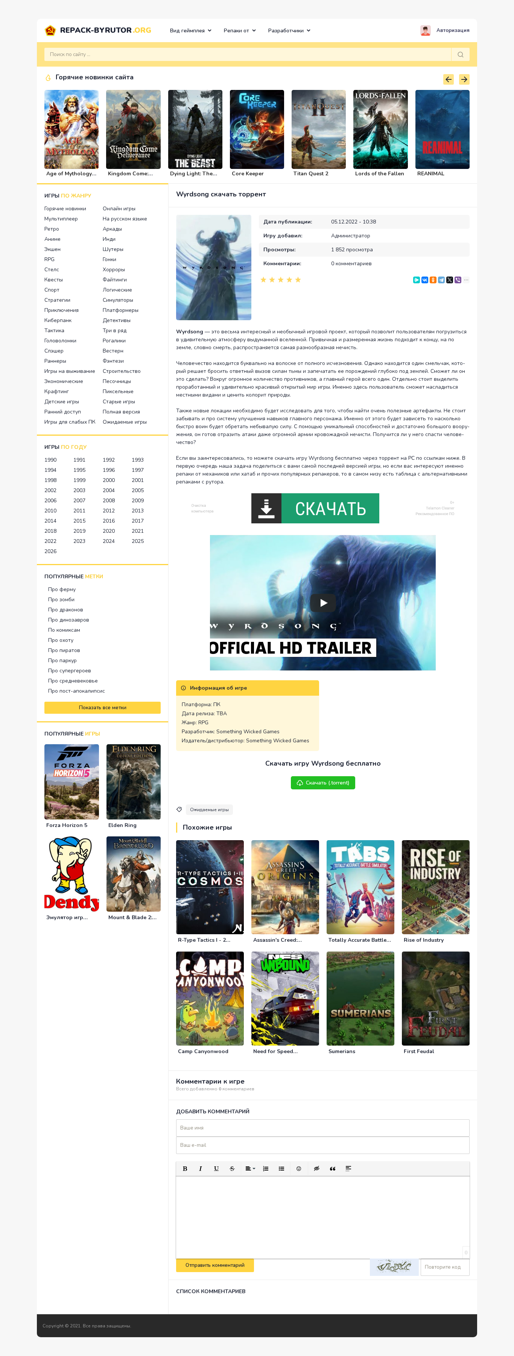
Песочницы (117, 381)
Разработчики (286, 30)
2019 (79, 531)
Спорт (51, 289)
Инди (109, 239)
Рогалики (114, 340)
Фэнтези (113, 361)
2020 (109, 531)
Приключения (61, 310)
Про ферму (62, 589)
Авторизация (453, 30)
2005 (138, 490)
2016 (109, 520)
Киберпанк (57, 320)
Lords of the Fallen (379, 173)
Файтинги (115, 279)
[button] (185, 1168)
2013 (138, 510)
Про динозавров (68, 619)
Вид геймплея (187, 30)
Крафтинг (56, 391)
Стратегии (57, 300)
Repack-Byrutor (105, 30)
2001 (138, 480)
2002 (50, 490)
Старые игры (119, 401)
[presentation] (448, 79)
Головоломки (60, 340)
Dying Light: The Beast (191, 177)
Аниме (52, 239)
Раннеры (55, 361)
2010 (50, 510)
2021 (138, 531)
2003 (79, 490)
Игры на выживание (69, 371)
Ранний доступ (62, 411)
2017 (138, 520)
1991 (79, 460)
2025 (138, 541)
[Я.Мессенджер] (416, 280)
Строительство (122, 371)
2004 (109, 490)
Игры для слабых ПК (70, 422)
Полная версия (121, 411)
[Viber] (458, 280)
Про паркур (62, 660)
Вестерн (113, 350)
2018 (50, 531)
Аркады (112, 229)
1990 (50, 460)
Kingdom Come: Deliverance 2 (128, 177)
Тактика (54, 330)
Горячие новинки (65, 208)
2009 (138, 500)
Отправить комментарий (215, 1265)
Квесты (53, 279)
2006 (50, 500)
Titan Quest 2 (310, 173)
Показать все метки (102, 707)
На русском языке (125, 218)
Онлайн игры (119, 208)
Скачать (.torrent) (328, 782)
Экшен (52, 249)
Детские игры (61, 401)
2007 (79, 500)
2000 (109, 480)
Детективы (117, 320)
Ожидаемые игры (125, 422)
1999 (79, 480)
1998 (50, 480)
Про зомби (61, 599)
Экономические (63, 381)
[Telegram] (441, 280)
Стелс (51, 269)
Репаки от (236, 30)
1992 (109, 460)
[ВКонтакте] (424, 280)
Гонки (109, 259)
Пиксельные (118, 391)
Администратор (350, 235)
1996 (109, 470)
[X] (449, 280)
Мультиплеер (61, 218)
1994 (50, 470)
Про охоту (60, 640)
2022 (50, 541)
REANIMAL (430, 173)
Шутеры (113, 249)
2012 (109, 510)
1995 (79, 470)
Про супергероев (69, 670)
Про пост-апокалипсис (76, 691)
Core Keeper (248, 173)
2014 (50, 520)
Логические (117, 289)
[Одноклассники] (433, 280)
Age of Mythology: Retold (69, 177)
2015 (79, 520)
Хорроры (114, 269)
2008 (109, 500)
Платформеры (120, 310)
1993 (138, 460)
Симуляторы (118, 300)
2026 (50, 551)
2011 (79, 510)
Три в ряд (114, 330)
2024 (109, 541)
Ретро (51, 229)
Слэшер (54, 350)
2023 (79, 541)
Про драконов (65, 609)
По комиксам (64, 630)
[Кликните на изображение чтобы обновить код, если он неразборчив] (394, 1267)
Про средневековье (73, 680)
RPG (49, 259)
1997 (138, 470)
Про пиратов (64, 650)
